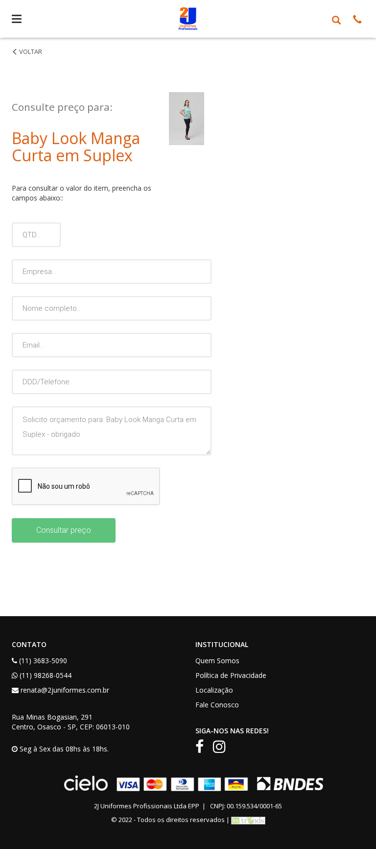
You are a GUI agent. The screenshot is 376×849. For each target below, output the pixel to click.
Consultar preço (63, 530)
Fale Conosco (217, 704)
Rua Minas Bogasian (44, 717)
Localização (214, 690)
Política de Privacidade (230, 675)
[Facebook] (203, 749)
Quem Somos (217, 660)
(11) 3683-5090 (43, 660)
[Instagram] (223, 749)
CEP (86, 726)
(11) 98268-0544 (45, 675)
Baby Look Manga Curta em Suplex (31, 61)
